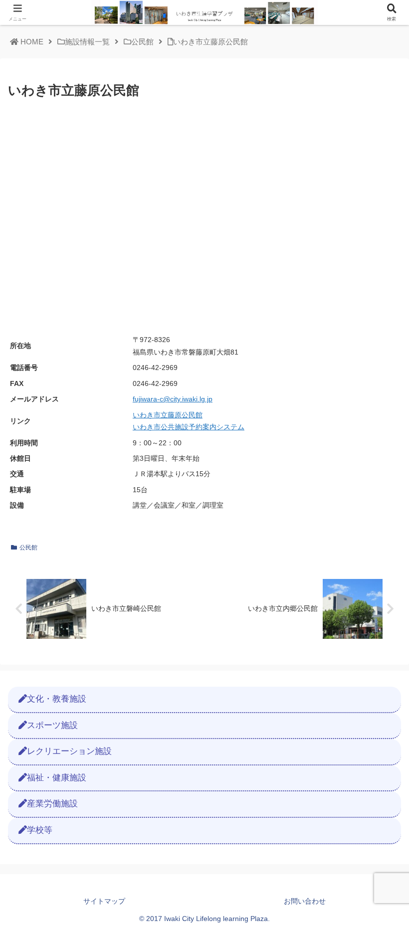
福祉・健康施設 (56, 777)
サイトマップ (104, 901)
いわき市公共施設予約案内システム (188, 427)
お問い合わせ (305, 901)
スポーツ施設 (52, 725)
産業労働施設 (52, 803)
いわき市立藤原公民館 (168, 415)
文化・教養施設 (56, 699)
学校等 (39, 830)
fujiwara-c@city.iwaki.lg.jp (172, 399)
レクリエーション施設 (69, 751)
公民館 (28, 547)
